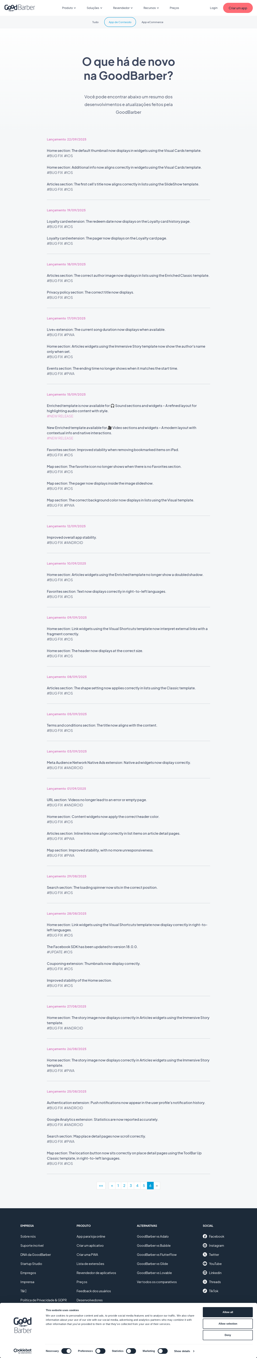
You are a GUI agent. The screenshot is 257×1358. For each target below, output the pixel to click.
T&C (23, 1291)
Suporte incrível (32, 1245)
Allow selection (228, 1323)
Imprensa (27, 1282)
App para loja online (91, 1236)
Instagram (216, 1245)
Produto (67, 8)
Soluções (93, 8)
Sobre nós (28, 1236)
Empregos (28, 1273)
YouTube (215, 1264)
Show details (182, 1351)
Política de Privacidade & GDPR (43, 1300)
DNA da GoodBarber (35, 1255)
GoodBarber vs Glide (152, 1264)
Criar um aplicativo (90, 1245)
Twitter (214, 1255)
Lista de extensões (90, 1264)
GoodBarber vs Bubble (154, 1245)
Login (213, 8)
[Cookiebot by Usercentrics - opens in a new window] (22, 1351)
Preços (174, 8)
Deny (228, 1335)
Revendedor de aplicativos (96, 1273)
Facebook (216, 1236)
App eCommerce (152, 22)
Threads (215, 1282)
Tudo (95, 22)
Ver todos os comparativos (157, 1282)
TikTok (213, 1291)
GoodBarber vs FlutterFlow (157, 1255)
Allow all (228, 1312)
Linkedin (215, 1273)
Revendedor (121, 8)
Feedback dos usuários (94, 1291)
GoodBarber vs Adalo (153, 1236)
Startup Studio (31, 1264)
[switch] (100, 1351)
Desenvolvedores (90, 1300)
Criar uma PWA (87, 1255)
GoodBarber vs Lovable (154, 1273)
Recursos (150, 8)
